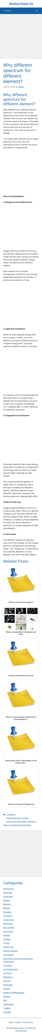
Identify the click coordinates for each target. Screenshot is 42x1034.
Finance (6, 939)
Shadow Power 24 (21, 3)
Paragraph (8, 985)
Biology (6, 908)
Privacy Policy (28, 1022)
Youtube (7, 1012)
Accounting (8, 889)
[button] (37, 11)
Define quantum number (17, 818)
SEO (5, 1000)
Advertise (7, 892)
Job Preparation (10, 969)
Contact (18, 1022)
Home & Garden (10, 951)
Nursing (6, 981)
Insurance (7, 965)
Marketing (7, 977)
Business (7, 912)
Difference (8, 924)
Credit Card (8, 920)
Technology (8, 1004)
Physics (6, 989)
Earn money (8, 927)
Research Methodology (13, 992)
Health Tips (8, 947)
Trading (6, 1008)
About (11, 1022)
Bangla (6, 900)
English (6, 935)
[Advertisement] (21, 37)
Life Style (7, 973)
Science (6, 996)
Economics (8, 931)
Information (8, 955)
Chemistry (11, 814)
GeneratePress (21, 1031)
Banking (7, 904)
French (6, 943)
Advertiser (8, 896)
